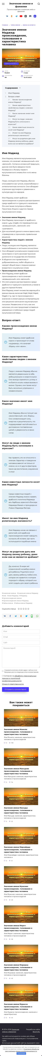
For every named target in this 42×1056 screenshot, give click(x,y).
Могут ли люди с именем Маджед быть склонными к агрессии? (20, 121)
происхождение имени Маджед (15, 601)
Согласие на (19, 678)
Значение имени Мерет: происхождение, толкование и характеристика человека (18, 928)
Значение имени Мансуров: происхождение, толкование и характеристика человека (18, 771)
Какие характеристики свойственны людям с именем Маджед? (20, 107)
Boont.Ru (36, 1032)
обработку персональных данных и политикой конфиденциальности (19, 678)
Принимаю (21, 1053)
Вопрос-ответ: (14, 97)
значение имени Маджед (28, 593)
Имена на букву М (11, 63)
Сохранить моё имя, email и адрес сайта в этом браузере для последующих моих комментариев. (21, 671)
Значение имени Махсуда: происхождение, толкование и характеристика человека (18, 810)
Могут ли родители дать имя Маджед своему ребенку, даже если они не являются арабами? (21, 141)
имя (4, 596)
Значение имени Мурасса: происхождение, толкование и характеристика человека (18, 1006)
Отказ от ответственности (13, 684)
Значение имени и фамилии (21, 5)
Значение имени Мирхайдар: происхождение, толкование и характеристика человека (18, 849)
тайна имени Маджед (23, 603)
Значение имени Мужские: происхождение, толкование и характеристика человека (18, 888)
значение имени (9, 593)
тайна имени (8, 603)
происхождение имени (12, 598)
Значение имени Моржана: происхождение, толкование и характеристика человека (18, 967)
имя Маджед (13, 596)
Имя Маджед (14, 93)
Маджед (24, 596)
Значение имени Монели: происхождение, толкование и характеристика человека (18, 731)
